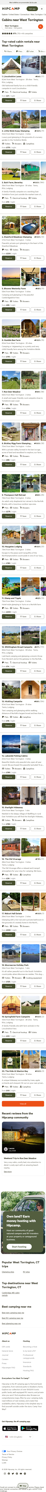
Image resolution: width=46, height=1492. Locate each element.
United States (14, 14)
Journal (5, 1355)
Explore (4, 14)
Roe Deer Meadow (28, 1158)
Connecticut (24, 14)
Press (4, 1363)
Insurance (27, 1362)
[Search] (40, 26)
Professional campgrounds (28, 1356)
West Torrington (37, 14)
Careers (5, 1359)
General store (7, 1350)
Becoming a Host (30, 1346)
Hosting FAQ (28, 1370)
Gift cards (6, 1346)
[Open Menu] (42, 9)
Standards (27, 1366)
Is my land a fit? (29, 1350)
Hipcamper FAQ (8, 1367)
